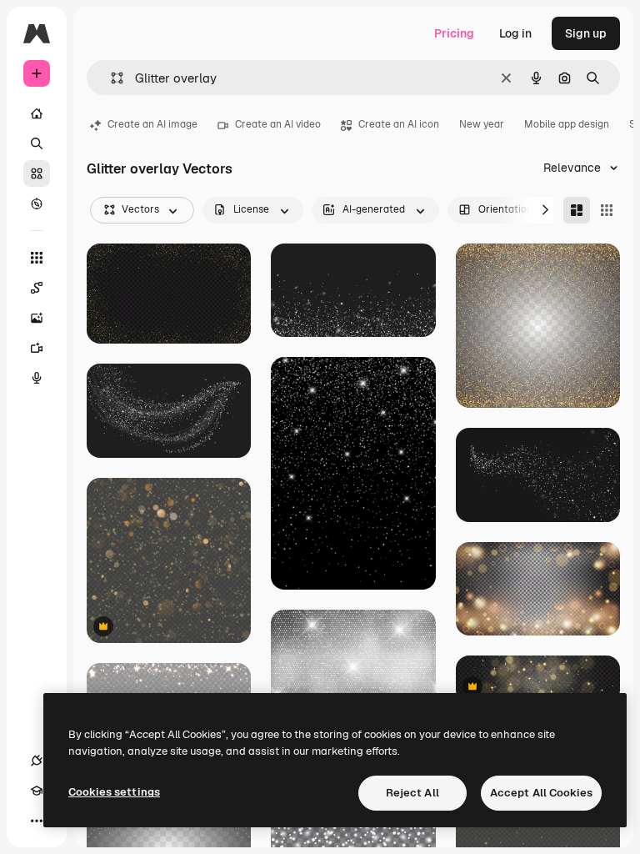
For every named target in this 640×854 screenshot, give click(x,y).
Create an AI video (278, 124)
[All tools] (36, 257)
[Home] (36, 113)
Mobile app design (566, 124)
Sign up (586, 33)
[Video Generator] (36, 347)
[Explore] (36, 203)
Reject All (412, 793)
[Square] (606, 210)
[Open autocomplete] (110, 78)
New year (481, 124)
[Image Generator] (36, 317)
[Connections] (36, 760)
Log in (515, 33)
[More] (36, 820)
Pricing (454, 33)
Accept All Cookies (541, 793)
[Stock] (36, 173)
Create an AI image (153, 124)
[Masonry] (576, 210)
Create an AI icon (398, 124)
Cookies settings (114, 792)
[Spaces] (36, 287)
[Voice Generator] (36, 377)
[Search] (36, 143)
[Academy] (36, 790)
